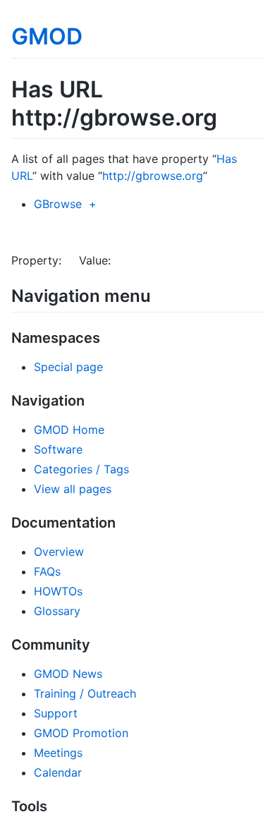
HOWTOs (58, 591)
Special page (68, 367)
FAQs (47, 571)
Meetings (58, 753)
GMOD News (68, 674)
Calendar (58, 772)
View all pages (72, 489)
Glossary (57, 611)
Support (56, 713)
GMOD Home (69, 430)
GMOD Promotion (81, 733)
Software (58, 449)
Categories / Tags (81, 469)
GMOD (46, 36)
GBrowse (58, 204)
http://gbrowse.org (152, 176)
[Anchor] (159, 294)
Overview (59, 552)
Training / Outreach (85, 693)
